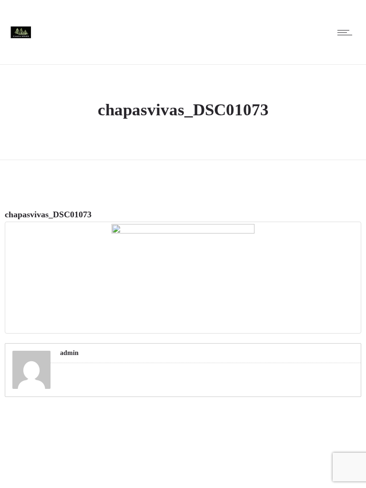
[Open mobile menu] (346, 32)
